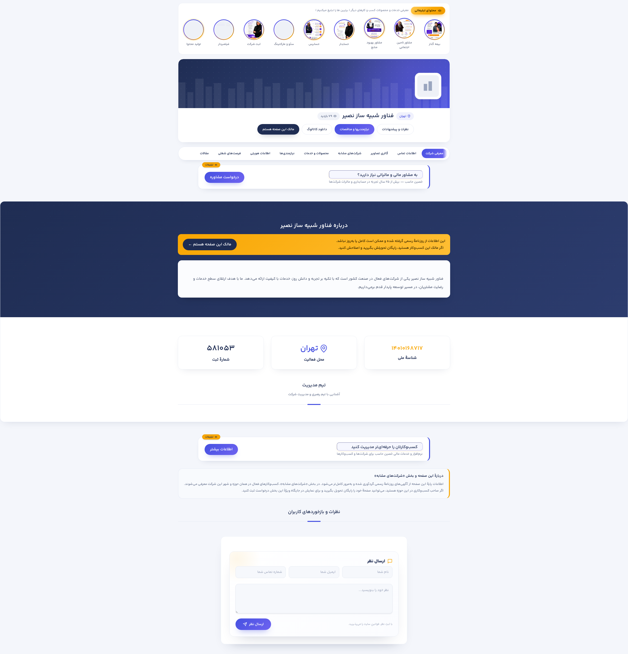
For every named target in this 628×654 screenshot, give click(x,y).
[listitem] (193, 34)
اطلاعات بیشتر (221, 449)
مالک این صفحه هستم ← (209, 244)
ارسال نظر (256, 624)
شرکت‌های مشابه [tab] (349, 153)
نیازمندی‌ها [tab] (287, 153)
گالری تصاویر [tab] (379, 153)
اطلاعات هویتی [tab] (260, 153)
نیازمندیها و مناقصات (354, 129)
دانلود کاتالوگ (317, 129)
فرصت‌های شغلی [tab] (229, 153)
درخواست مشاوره (224, 177)
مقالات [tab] (204, 153)
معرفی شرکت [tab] (434, 153)
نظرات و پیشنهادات (395, 129)
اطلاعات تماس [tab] (406, 153)
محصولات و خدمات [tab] (316, 153)
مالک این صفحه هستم (278, 129)
